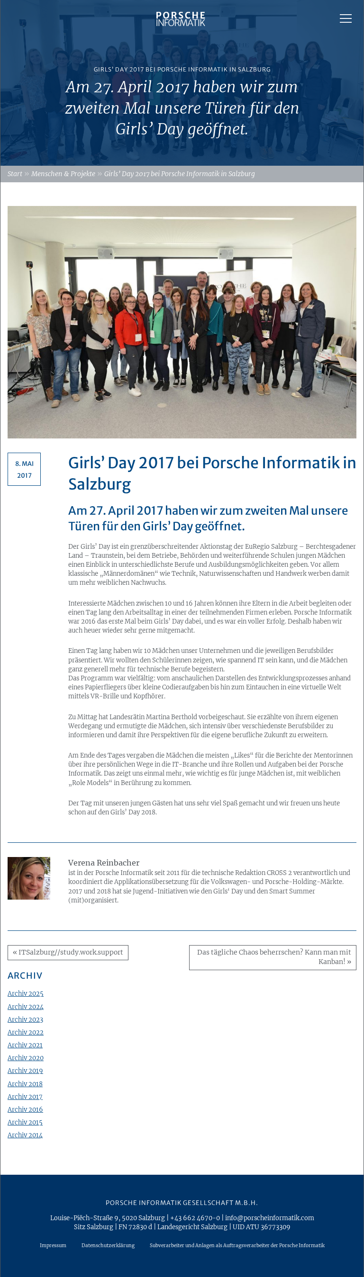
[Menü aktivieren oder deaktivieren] (346, 18)
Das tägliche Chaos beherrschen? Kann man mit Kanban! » (274, 957)
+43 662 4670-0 (195, 1218)
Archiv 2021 (25, 1045)
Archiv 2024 (26, 1006)
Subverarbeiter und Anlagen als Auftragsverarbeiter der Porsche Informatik (237, 1245)
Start (15, 174)
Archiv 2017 (25, 1096)
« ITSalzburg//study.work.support (68, 952)
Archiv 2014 (25, 1135)
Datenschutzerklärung (108, 1245)
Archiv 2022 (26, 1032)
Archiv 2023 (25, 1019)
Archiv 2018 (25, 1084)
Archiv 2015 (25, 1122)
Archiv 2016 (25, 1109)
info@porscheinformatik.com (269, 1218)
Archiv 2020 (26, 1058)
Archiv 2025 (26, 993)
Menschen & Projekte (63, 174)
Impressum (53, 1245)
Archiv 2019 (25, 1070)
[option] (182, 83)
